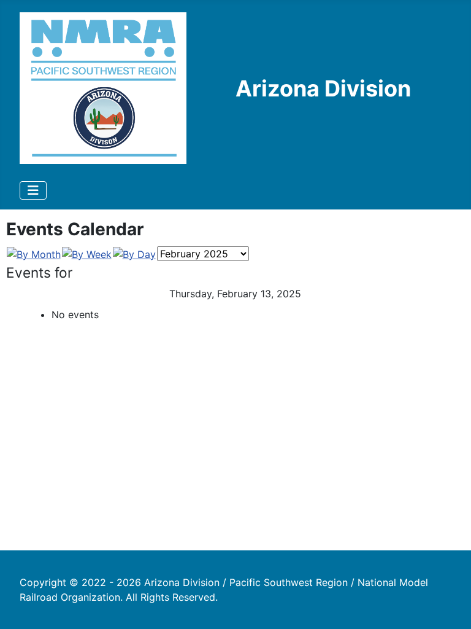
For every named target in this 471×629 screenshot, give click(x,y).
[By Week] (87, 253)
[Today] (134, 253)
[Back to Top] (449, 606)
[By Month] (34, 253)
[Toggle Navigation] (33, 190)
